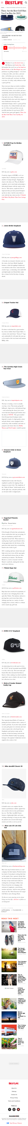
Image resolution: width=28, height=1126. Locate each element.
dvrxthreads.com (15, 663)
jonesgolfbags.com (16, 257)
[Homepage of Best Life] (13, 1083)
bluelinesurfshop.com (19, 866)
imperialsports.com (17, 400)
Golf (4, 912)
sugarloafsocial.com (16, 528)
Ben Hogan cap (18, 69)
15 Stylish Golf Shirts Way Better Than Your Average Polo (14, 197)
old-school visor (18, 63)
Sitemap (14, 1091)
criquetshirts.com (16, 326)
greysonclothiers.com (19, 477)
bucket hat (18, 65)
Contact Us (14, 1094)
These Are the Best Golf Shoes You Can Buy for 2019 (14, 114)
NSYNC (11, 415)
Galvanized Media (13, 1118)
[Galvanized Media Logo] (14, 1116)
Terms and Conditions (14, 1101)
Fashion (17, 910)
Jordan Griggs (7, 39)
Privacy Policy (14, 1098)
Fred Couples (12, 428)
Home (2, 7)
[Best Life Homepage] (14, 2)
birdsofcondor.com (16, 717)
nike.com (13, 803)
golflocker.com (17, 588)
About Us (14, 1088)
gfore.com (14, 172)
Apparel (6, 910)
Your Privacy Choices (16, 1123)
